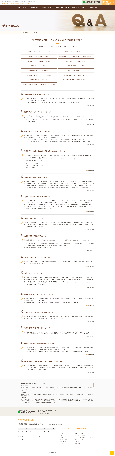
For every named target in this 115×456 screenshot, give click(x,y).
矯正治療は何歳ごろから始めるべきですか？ (39, 52)
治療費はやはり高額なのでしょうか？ (76, 66)
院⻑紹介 (61, 435)
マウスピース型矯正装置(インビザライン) (84, 437)
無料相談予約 (109, 3)
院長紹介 (44, 7)
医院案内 (50, 7)
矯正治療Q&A (78, 443)
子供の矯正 (77, 441)
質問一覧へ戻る (90, 105)
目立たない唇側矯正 (31, 167)
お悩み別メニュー (59, 7)
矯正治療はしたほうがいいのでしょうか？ (39, 56)
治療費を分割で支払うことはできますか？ (39, 70)
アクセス (83, 7)
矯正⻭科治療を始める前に (80, 431)
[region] (57, 393)
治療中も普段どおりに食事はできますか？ (76, 61)
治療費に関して (75, 7)
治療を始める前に (35, 7)
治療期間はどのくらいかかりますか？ (39, 66)
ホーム (19, 7)
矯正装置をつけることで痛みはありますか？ (39, 61)
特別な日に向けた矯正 (79, 439)
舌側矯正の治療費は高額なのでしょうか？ (39, 80)
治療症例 (77, 446)
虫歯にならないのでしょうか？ (76, 70)
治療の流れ (26, 7)
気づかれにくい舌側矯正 (32, 164)
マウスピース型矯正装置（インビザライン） (37, 165)
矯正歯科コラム (93, 7)
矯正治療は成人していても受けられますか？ (76, 52)
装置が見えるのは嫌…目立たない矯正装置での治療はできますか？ (75, 56)
